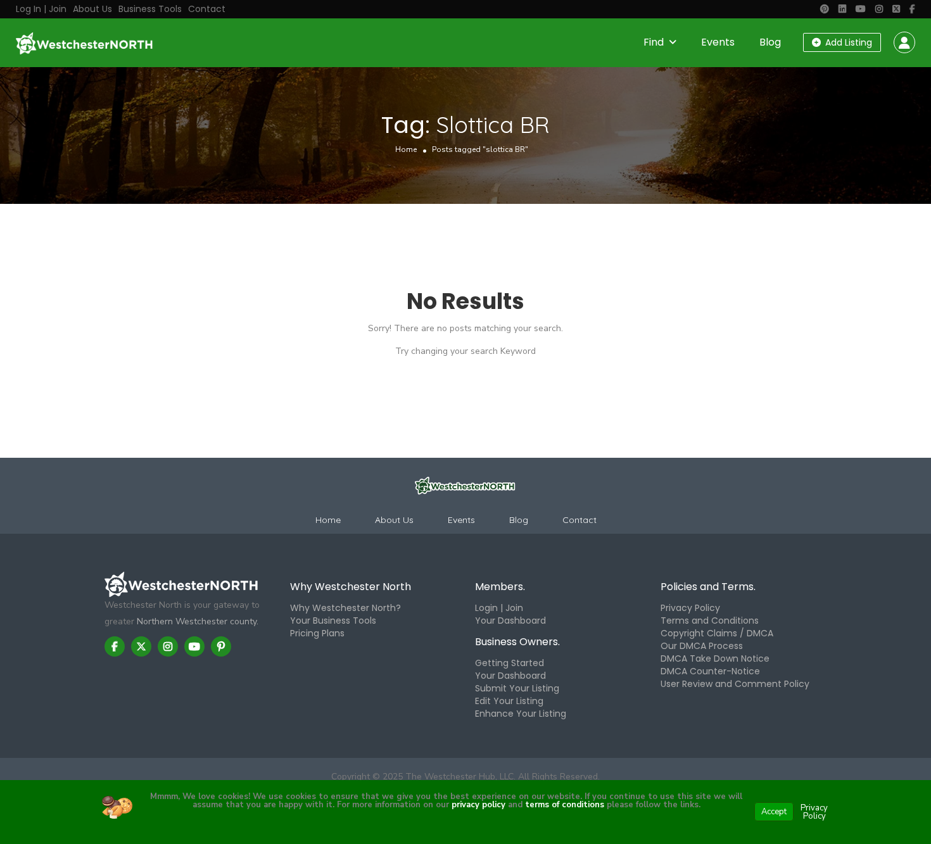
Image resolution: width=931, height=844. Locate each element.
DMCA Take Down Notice (715, 658)
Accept (774, 811)
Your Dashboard (510, 620)
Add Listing (847, 42)
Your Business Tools (333, 620)
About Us (92, 9)
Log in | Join (41, 9)
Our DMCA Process (702, 645)
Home (406, 149)
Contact (206, 9)
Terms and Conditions (710, 620)
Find (653, 42)
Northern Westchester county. (197, 621)
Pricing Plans (317, 633)
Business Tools (150, 9)
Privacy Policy (690, 608)
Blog (770, 42)
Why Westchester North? (345, 608)
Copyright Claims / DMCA (717, 633)
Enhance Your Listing (520, 713)
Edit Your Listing (509, 701)
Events (718, 42)
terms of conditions (563, 804)
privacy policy (478, 804)
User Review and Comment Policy (735, 683)
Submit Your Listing (517, 688)
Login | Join (499, 608)
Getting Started (509, 663)
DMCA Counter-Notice (710, 671)
